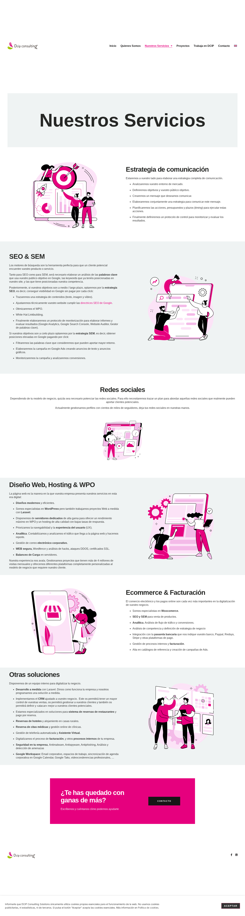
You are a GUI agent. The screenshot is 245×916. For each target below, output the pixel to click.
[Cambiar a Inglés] (235, 46)
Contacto (224, 45)
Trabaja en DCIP (204, 45)
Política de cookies (148, 907)
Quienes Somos (130, 45)
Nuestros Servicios (157, 45)
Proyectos (183, 45)
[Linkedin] (236, 855)
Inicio (113, 45)
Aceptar (230, 906)
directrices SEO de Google (96, 303)
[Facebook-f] (231, 855)
